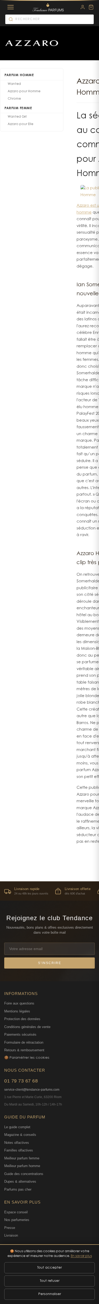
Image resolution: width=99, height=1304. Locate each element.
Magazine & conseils (20, 1135)
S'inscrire (49, 963)
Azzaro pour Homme (24, 91)
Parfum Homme (19, 75)
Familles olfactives (18, 1150)
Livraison (11, 1235)
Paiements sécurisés (20, 1034)
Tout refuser (49, 1281)
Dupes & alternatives (20, 1181)
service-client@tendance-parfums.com (31, 1089)
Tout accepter (49, 1267)
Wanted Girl (17, 116)
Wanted (14, 84)
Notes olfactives (16, 1143)
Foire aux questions (19, 1003)
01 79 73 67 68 (21, 1081)
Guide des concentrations (23, 1174)
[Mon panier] (91, 7)
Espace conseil (16, 1212)
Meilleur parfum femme (21, 1158)
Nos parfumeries (16, 1220)
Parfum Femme (18, 108)
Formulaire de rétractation (23, 1042)
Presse (9, 1228)
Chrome (14, 98)
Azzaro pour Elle (20, 124)
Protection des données (22, 1019)
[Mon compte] (82, 7)
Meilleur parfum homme (22, 1166)
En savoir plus (81, 1256)
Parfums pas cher (17, 1189)
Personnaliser (49, 1294)
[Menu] (10, 7)
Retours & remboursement (24, 1050)
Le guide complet (17, 1127)
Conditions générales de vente (27, 1027)
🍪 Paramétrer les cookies (26, 1057)
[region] (49, 891)
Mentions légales (17, 1011)
